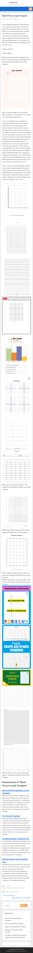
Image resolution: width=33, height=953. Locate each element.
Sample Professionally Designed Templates (13, 888)
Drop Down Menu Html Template (14, 923)
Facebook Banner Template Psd (15, 838)
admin (17, 19)
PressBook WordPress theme (19, 951)
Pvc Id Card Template (11, 816)
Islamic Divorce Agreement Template (15, 926)
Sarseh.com (13, 2)
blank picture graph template (11, 891)
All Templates (7, 886)
